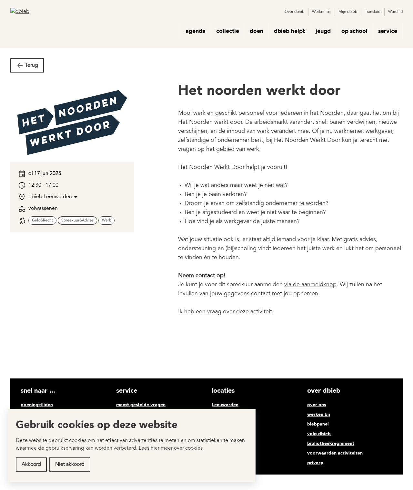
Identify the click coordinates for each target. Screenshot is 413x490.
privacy (315, 463)
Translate (372, 12)
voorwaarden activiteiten (335, 453)
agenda (196, 31)
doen (256, 31)
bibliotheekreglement (330, 443)
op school (354, 31)
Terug (31, 65)
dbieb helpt (289, 31)
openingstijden (37, 405)
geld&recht (42, 220)
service (387, 31)
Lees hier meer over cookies (171, 448)
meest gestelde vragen (141, 405)
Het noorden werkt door (259, 91)
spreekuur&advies (77, 220)
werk (106, 220)
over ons (316, 405)
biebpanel (318, 424)
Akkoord (31, 464)
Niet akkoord (70, 464)
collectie (227, 31)
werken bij (318, 414)
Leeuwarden (225, 405)
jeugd (323, 31)
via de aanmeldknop (310, 285)
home (171, 31)
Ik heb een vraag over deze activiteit (225, 312)
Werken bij (321, 12)
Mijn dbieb (347, 12)
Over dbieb (294, 12)
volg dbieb (319, 434)
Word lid (395, 12)
